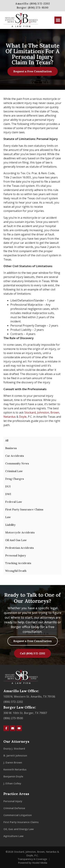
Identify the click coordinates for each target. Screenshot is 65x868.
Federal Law (13, 501)
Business (11, 448)
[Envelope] (12, 728)
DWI (8, 494)
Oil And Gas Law (16, 540)
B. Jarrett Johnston (15, 755)
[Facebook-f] (6, 728)
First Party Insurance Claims (24, 509)
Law (8, 517)
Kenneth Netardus (15, 769)
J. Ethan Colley (12, 783)
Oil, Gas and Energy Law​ (18, 829)
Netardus (9, 417)
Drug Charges (14, 478)
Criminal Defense (14, 808)
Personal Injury (15, 555)
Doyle (23, 417)
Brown (54, 412)
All (6, 440)
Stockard (30, 412)
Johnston (43, 412)
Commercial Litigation (17, 815)
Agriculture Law (13, 836)
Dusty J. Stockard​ (14, 748)
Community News (17, 463)
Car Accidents (14, 455)
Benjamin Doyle (13, 776)
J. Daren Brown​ (12, 762)
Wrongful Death (15, 570)
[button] (58, 20)
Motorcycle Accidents (20, 532)
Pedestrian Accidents (19, 547)
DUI (8, 486)
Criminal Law (14, 471)
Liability (10, 524)
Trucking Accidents (18, 563)
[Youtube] (19, 728)
